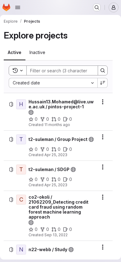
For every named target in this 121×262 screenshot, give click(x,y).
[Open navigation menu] (18, 7)
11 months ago (57, 124)
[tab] (14, 52)
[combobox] (53, 83)
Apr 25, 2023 (55, 154)
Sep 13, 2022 (56, 235)
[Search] (103, 70)
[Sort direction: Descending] (103, 83)
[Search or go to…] (97, 7)
